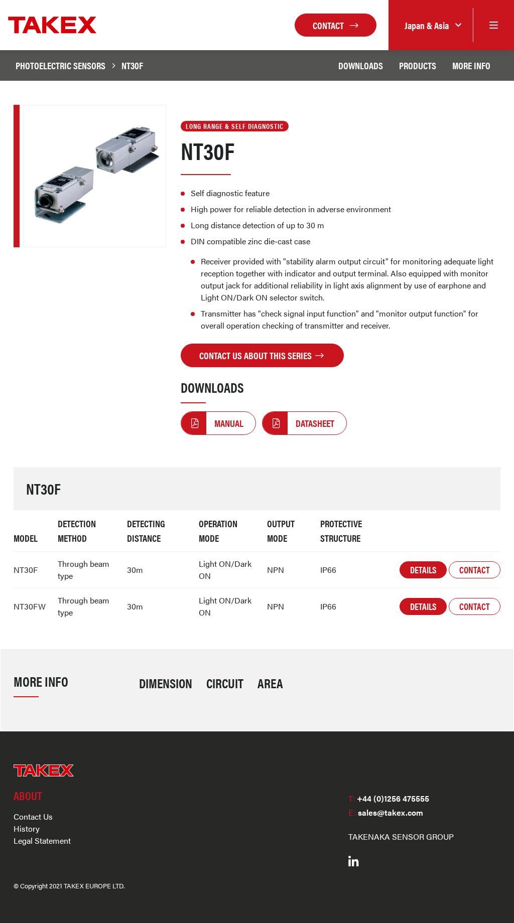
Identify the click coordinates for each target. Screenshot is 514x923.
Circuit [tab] (224, 682)
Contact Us (33, 816)
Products (417, 65)
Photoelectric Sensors (60, 65)
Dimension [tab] (165, 682)
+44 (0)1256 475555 (388, 798)
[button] (431, 25)
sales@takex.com (385, 812)
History (27, 828)
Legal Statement (42, 840)
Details (423, 569)
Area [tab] (270, 682)
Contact (329, 25)
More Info (471, 65)
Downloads (360, 65)
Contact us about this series (256, 355)
